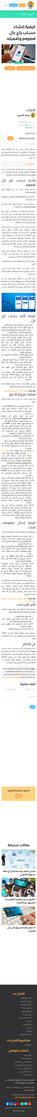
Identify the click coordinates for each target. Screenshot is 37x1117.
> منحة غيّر (28, 1045)
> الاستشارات (27, 1024)
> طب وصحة (27, 1014)
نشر (32, 707)
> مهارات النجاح (26, 1001)
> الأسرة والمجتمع (25, 1018)
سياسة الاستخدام (10, 1107)
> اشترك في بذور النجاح (23, 1062)
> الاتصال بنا (27, 1075)
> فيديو (29, 1021)
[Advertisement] (18, 89)
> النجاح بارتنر (27, 1058)
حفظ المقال (29, 127)
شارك (10, 138)
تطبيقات (21, 125)
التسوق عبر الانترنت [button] (26, 68)
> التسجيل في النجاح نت (23, 1065)
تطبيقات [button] (10, 68)
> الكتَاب (29, 1031)
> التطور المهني (26, 1011)
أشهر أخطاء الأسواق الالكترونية (16, 391)
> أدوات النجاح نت (25, 1034)
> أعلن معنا (28, 1055)
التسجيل (13, 5)
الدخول (22, 5)
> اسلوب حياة (27, 1008)
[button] (18, 164)
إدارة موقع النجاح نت (11, 677)
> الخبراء (29, 1028)
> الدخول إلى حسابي (24, 1068)
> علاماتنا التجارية (25, 1072)
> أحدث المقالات (26, 998)
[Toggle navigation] (6, 5)
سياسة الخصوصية (21, 1107)
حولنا (29, 1107)
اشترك (18, 796)
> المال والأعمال (26, 1005)
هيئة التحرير (23, 115)
